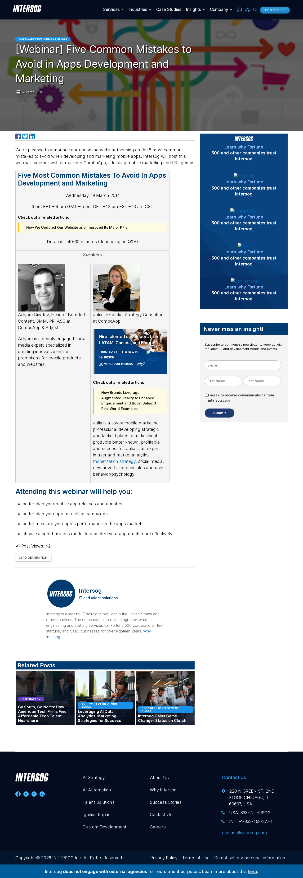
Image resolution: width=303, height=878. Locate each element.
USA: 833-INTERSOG (250, 800)
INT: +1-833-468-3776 (250, 808)
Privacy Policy (164, 845)
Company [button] (219, 9)
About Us (159, 764)
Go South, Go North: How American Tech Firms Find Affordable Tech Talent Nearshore (42, 701)
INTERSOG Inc (66, 845)
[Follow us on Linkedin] (42, 781)
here (252, 858)
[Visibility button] (247, 9)
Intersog (90, 578)
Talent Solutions (99, 789)
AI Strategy (94, 764)
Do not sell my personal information (249, 845)
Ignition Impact (97, 801)
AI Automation (97, 777)
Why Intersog (163, 777)
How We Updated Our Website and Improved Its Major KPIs (76, 227)
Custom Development (104, 814)
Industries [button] (138, 9)
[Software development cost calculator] (239, 9)
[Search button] (255, 10)
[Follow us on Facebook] (18, 781)
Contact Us (275, 10)
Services (111, 9)
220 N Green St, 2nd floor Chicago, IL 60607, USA (252, 785)
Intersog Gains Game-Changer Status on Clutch (162, 705)
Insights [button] (193, 9)
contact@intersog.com (244, 820)
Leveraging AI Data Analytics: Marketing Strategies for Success (99, 703)
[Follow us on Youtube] (26, 781)
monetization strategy (114, 448)
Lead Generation (33, 545)
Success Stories (166, 789)
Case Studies (168, 9)
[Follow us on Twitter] (34, 781)
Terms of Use (195, 845)
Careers (158, 814)
